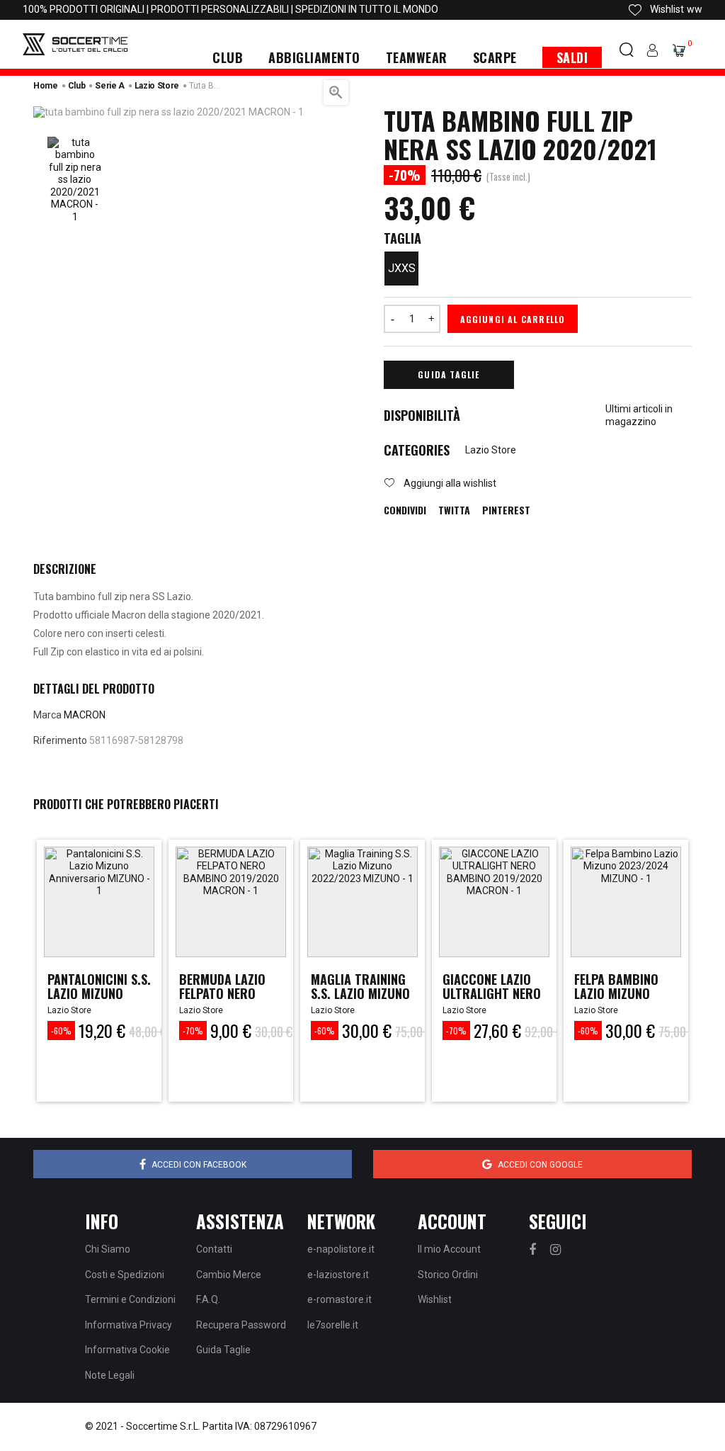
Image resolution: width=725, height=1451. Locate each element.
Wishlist (435, 1299)
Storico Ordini (448, 1274)
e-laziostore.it (338, 1274)
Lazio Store (490, 450)
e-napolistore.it (341, 1249)
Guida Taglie (448, 374)
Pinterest (506, 510)
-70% (193, 1030)
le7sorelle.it (332, 1325)
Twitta (454, 510)
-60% (61, 1030)
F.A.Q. (208, 1299)
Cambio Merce (228, 1274)
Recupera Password (241, 1325)
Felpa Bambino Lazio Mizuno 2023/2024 (616, 993)
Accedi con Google (540, 1165)
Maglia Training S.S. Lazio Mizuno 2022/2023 (360, 993)
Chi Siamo (107, 1249)
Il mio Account (449, 1249)
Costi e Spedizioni (124, 1274)
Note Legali (110, 1375)
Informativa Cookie (127, 1349)
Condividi (405, 510)
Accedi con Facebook (199, 1165)
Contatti (214, 1249)
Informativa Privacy (128, 1325)
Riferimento (60, 740)
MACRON (84, 715)
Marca (47, 715)
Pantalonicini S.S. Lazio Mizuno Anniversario (99, 993)
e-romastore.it (339, 1299)
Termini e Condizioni (130, 1299)
